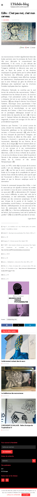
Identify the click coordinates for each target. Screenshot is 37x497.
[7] (13, 162)
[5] (17, 144)
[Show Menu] (2, 5)
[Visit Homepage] (19, 5)
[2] (10, 101)
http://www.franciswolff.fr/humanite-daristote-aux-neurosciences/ (15, 250)
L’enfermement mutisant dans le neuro (13, 361)
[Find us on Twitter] (7, 480)
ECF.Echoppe (4, 471)
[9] (13, 192)
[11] (10, 215)
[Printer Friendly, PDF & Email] (27, 47)
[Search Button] (34, 461)
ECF (2, 469)
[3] (28, 115)
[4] (25, 132)
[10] (7, 210)
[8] (7, 170)
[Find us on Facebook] (3, 480)
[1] (9, 66)
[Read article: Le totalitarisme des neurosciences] (18, 378)
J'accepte (25, 495)
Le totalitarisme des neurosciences (12, 393)
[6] (11, 150)
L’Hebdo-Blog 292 (12, 319)
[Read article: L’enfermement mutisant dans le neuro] (18, 346)
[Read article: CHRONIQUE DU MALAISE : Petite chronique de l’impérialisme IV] (18, 411)
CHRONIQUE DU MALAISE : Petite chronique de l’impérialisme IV (17, 426)
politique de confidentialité (13, 495)
